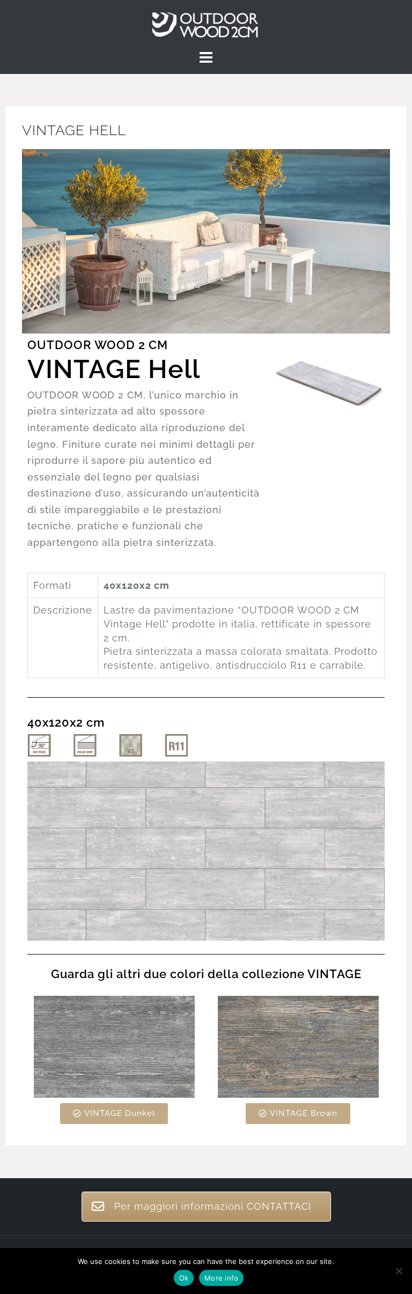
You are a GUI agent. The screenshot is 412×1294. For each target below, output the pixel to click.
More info (221, 1278)
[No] (398, 1271)
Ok (184, 1278)
